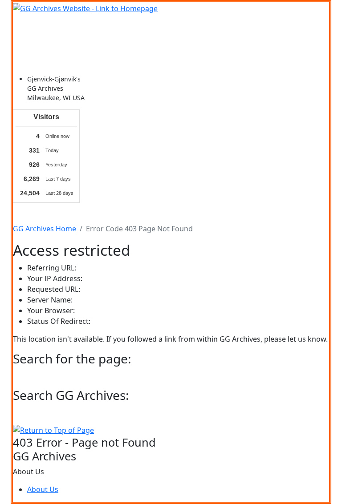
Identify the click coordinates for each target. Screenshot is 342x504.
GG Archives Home (44, 229)
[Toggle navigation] (25, 26)
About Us (42, 489)
